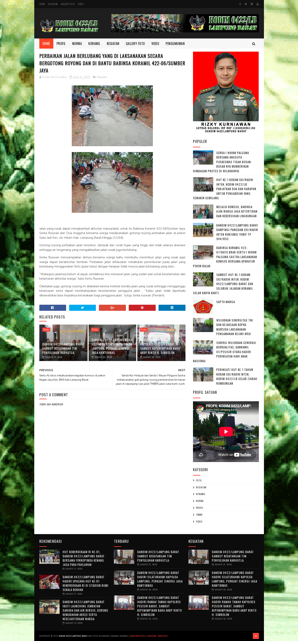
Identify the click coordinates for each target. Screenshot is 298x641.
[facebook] (240, 4)
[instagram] (251, 4)
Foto (46, 329)
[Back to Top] (256, 636)
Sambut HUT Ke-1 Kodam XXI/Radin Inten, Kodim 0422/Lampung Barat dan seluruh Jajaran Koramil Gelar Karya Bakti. (223, 283)
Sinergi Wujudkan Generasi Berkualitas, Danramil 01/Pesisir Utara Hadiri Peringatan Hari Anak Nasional (224, 351)
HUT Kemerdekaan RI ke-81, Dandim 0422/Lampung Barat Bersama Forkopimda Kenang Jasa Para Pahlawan (84, 558)
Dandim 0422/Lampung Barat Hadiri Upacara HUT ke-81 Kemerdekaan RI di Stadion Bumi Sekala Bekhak (85, 583)
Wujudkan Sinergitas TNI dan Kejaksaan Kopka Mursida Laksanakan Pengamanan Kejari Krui (234, 327)
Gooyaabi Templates (157, 635)
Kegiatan (53, 4)
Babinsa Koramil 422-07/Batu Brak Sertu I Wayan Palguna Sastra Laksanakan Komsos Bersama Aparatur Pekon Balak (225, 256)
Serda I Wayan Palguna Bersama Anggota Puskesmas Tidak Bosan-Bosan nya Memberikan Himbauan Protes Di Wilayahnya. (222, 161)
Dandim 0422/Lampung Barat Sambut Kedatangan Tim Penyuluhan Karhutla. (63, 348)
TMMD (199, 514)
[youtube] (257, 4)
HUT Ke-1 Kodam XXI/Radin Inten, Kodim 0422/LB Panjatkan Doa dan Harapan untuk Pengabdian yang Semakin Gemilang (224, 188)
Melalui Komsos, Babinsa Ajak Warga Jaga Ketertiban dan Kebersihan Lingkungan (236, 211)
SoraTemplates (137, 635)
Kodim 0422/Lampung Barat (73, 635)
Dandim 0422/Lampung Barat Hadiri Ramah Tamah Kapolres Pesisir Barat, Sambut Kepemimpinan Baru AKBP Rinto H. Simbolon (161, 344)
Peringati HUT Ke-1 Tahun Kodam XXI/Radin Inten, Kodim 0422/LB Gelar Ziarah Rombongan (236, 376)
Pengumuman (175, 43)
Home (42, 4)
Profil (61, 43)
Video (81, 4)
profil (199, 507)
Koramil (94, 43)
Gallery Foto (68, 4)
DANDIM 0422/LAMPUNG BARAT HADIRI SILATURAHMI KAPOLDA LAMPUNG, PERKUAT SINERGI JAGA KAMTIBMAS (113, 346)
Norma (77, 43)
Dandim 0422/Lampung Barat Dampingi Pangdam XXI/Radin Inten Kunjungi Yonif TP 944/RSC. (237, 232)
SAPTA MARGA (225, 301)
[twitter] (245, 4)
